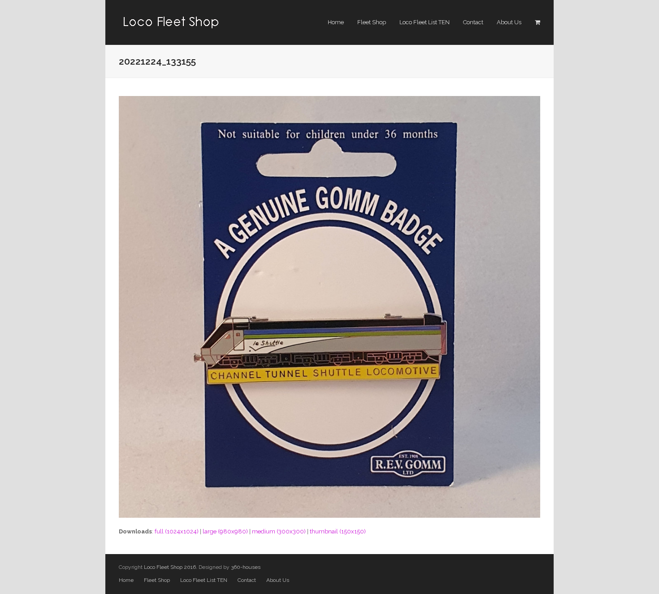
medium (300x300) (279, 531)
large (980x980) (225, 531)
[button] (537, 22)
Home (126, 580)
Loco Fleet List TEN (203, 580)
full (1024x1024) (177, 531)
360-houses (245, 567)
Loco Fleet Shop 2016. (170, 567)
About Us (277, 580)
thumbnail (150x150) (338, 531)
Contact (247, 580)
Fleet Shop (157, 580)
